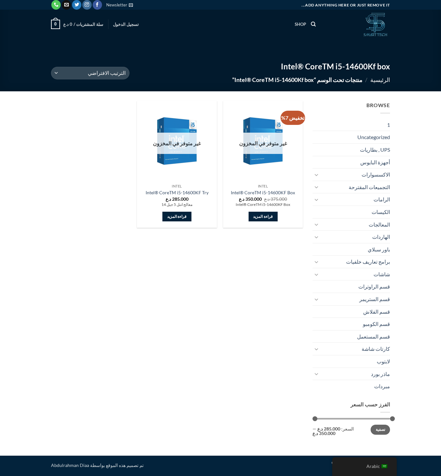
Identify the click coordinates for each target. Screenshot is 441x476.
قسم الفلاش (376, 312)
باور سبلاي (379, 249)
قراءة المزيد (262, 216)
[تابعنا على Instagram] (87, 5)
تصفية (380, 429)
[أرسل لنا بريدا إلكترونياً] (66, 5)
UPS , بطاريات (375, 150)
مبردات (382, 386)
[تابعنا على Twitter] (76, 5)
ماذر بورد (380, 374)
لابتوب (383, 361)
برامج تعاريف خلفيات (368, 261)
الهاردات (381, 237)
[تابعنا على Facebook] (97, 5)
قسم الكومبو (376, 324)
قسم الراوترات (374, 286)
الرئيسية (380, 79)
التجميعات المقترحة (369, 187)
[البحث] (313, 24)
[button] (119, 5)
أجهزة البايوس (375, 162)
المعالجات (379, 224)
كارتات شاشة (376, 349)
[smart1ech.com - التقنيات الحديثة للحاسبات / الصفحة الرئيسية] (357, 24)
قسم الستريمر (374, 299)
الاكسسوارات (376, 174)
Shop (300, 24)
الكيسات (381, 212)
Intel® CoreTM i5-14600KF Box (263, 192)
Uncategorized (373, 137)
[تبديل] (316, 174)
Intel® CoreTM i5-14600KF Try (177, 192)
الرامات (382, 199)
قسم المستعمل (373, 336)
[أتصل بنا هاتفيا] (56, 5)
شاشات (382, 274)
